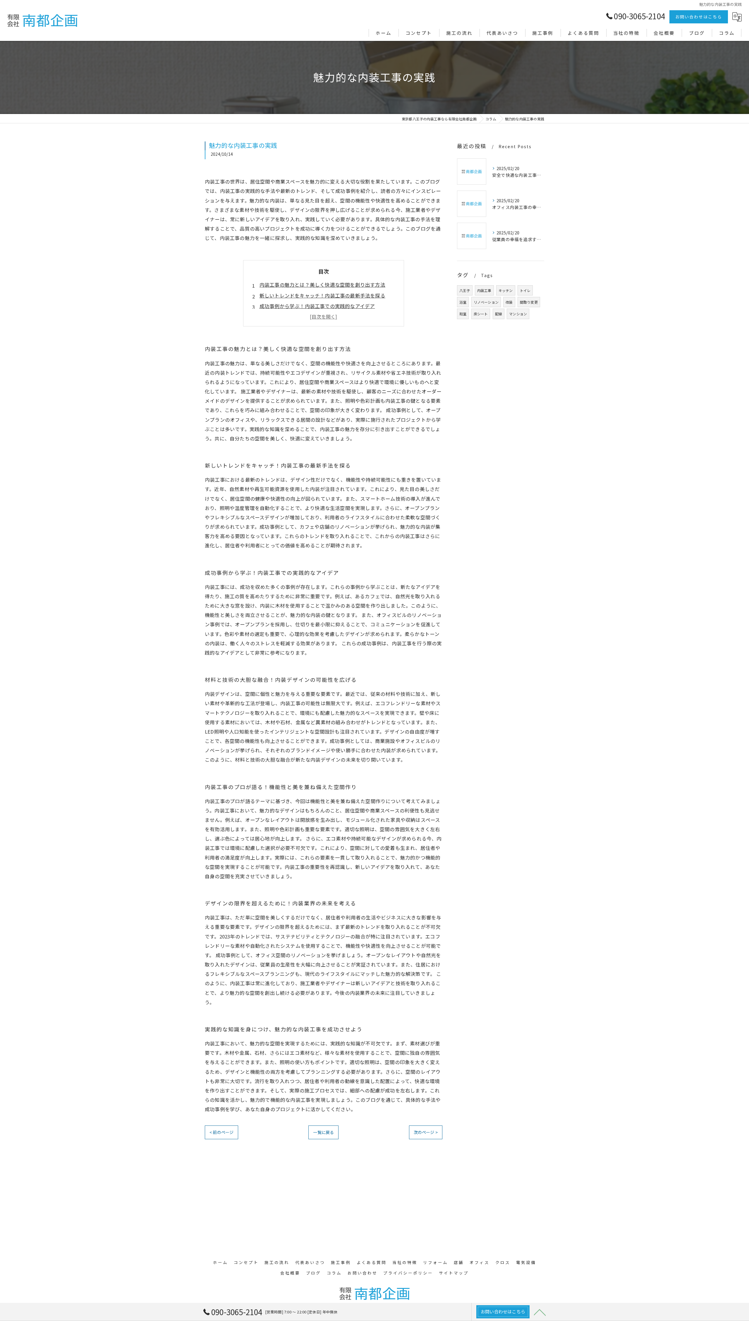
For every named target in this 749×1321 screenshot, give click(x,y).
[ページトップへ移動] (540, 1312)
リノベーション (486, 302)
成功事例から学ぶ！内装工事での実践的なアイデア (317, 305)
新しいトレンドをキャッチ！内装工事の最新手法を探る (322, 295)
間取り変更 (529, 302)
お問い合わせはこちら (698, 17)
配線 (498, 313)
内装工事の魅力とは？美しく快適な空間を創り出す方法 (322, 284)
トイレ (525, 290)
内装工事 (484, 290)
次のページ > (426, 1132)
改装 (509, 302)
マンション (518, 313)
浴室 (462, 302)
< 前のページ (221, 1132)
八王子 (464, 290)
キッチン (506, 290)
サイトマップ (454, 1273)
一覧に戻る (323, 1132)
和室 (462, 313)
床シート (481, 313)
